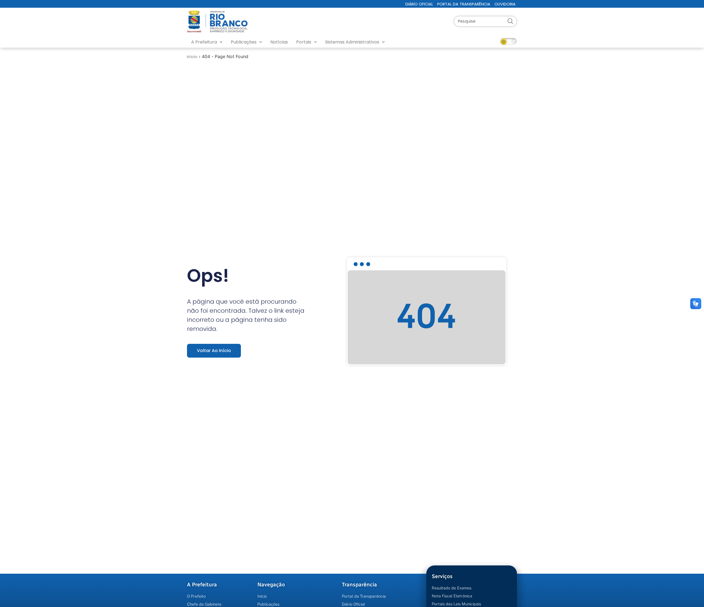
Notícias (279, 42)
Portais (303, 42)
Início (192, 56)
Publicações (244, 42)
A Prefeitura (204, 42)
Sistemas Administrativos (352, 42)
